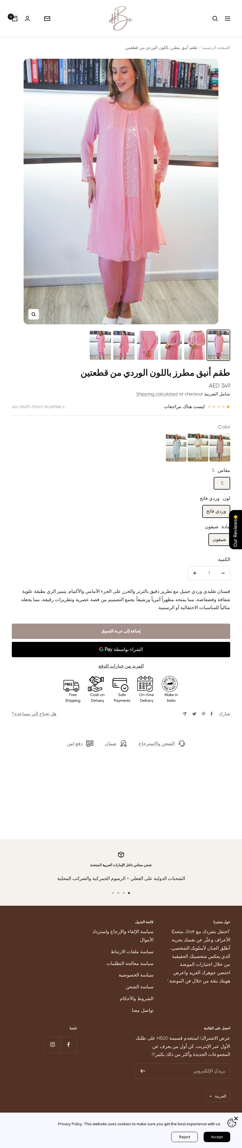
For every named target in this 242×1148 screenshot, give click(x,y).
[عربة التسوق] (15, 18)
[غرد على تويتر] (194, 714)
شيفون (219, 539)
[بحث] (215, 18)
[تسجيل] (142, 1071)
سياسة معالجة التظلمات (129, 963)
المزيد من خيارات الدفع (121, 666)
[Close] (236, 1118)
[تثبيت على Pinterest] (203, 714)
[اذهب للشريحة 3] (118, 893)
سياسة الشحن (139, 987)
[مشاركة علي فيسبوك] (211, 714)
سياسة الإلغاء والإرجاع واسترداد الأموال (122, 936)
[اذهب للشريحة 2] (124, 893)
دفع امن (75, 743)
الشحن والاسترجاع (157, 743)
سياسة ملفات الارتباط (132, 951)
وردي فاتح (216, 511)
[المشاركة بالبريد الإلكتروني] (185, 714)
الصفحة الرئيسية (216, 47)
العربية (220, 1096)
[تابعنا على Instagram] (52, 1044)
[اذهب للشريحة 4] (113, 893)
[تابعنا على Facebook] (68, 1044)
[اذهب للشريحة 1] (129, 893)
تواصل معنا (142, 1010)
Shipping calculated (157, 394)
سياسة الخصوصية (136, 975)
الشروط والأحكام (136, 998)
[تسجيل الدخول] (27, 18)
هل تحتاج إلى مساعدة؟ (34, 714)
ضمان (111, 743)
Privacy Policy (70, 1123)
